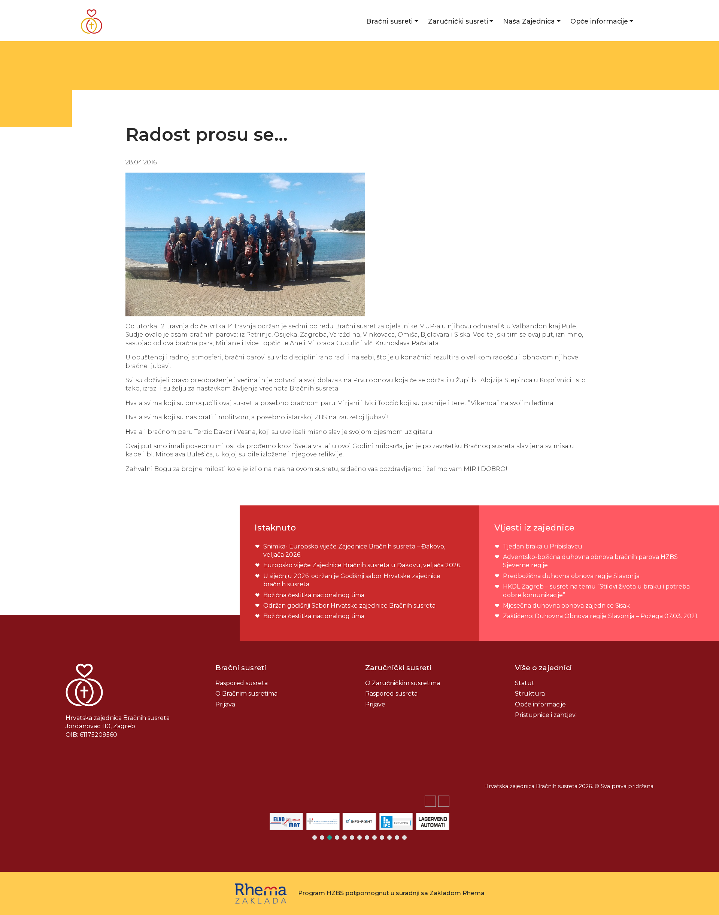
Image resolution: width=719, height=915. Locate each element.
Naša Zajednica (529, 21)
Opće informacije (599, 21)
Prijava (225, 704)
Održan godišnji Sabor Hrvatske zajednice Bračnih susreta (349, 605)
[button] (443, 801)
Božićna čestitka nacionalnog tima (314, 595)
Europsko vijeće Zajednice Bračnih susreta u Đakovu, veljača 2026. (362, 565)
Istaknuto (275, 527)
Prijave (375, 704)
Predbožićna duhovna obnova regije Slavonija (571, 576)
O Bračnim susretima (246, 693)
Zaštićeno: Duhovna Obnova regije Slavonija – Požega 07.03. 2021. (600, 616)
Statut (524, 683)
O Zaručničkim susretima (402, 683)
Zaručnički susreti (458, 21)
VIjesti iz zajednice (534, 527)
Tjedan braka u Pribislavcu (542, 546)
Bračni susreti (389, 21)
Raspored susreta (241, 683)
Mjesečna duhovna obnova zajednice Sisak (566, 605)
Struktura (530, 693)
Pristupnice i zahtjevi (546, 714)
